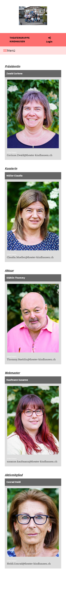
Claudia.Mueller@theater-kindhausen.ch (30, 257)
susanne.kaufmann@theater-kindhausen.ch (32, 461)
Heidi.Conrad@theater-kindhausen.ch (29, 563)
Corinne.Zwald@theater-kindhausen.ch (29, 155)
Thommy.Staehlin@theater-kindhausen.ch (31, 359)
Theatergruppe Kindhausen (20, 39)
